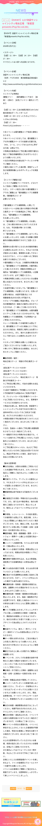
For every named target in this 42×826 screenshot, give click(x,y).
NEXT (28, 788)
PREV (14, 788)
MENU (37, 821)
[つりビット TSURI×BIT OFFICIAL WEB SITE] (21, 2)
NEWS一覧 (21, 788)
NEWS (21, 12)
